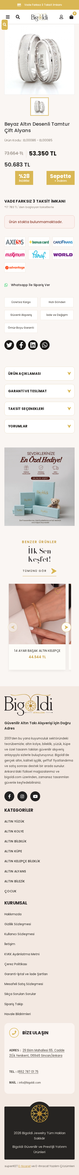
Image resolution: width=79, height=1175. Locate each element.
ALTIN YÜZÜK (14, 821)
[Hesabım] (61, 16)
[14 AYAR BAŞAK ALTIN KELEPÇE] (37, 614)
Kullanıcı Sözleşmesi (19, 934)
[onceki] (13, 627)
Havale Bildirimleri (17, 1014)
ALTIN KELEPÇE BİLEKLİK (22, 861)
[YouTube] (35, 796)
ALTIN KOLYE (14, 831)
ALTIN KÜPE (13, 851)
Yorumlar (17, 426)
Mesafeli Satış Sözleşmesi (23, 984)
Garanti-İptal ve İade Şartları (26, 974)
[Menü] (7, 16)
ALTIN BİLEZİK (14, 881)
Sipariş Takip (13, 1004)
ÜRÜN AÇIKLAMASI (24, 373)
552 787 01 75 (28, 1072)
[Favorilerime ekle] (58, 592)
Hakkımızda (13, 914)
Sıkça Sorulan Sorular (20, 994)
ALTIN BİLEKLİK (15, 841)
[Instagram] (22, 796)
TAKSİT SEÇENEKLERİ (26, 408)
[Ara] (17, 16)
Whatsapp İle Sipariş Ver (30, 285)
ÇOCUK (10, 891)
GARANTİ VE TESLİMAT (27, 391)
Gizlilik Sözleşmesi (17, 924)
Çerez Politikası (15, 964)
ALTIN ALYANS (15, 871)
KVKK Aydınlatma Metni (22, 954)
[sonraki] (66, 627)
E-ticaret (24, 1166)
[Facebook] (9, 796)
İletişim (9, 944)
